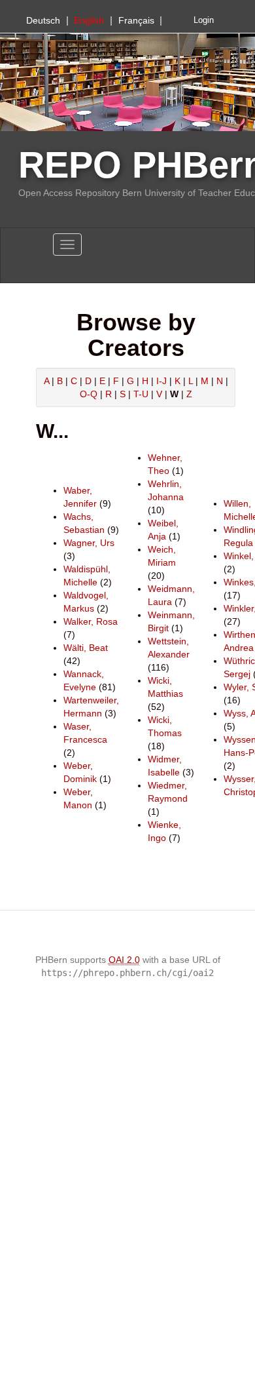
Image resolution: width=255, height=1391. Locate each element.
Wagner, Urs (88, 543)
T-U (140, 394)
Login (204, 20)
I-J (161, 381)
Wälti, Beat (85, 647)
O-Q (88, 394)
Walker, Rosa (90, 621)
